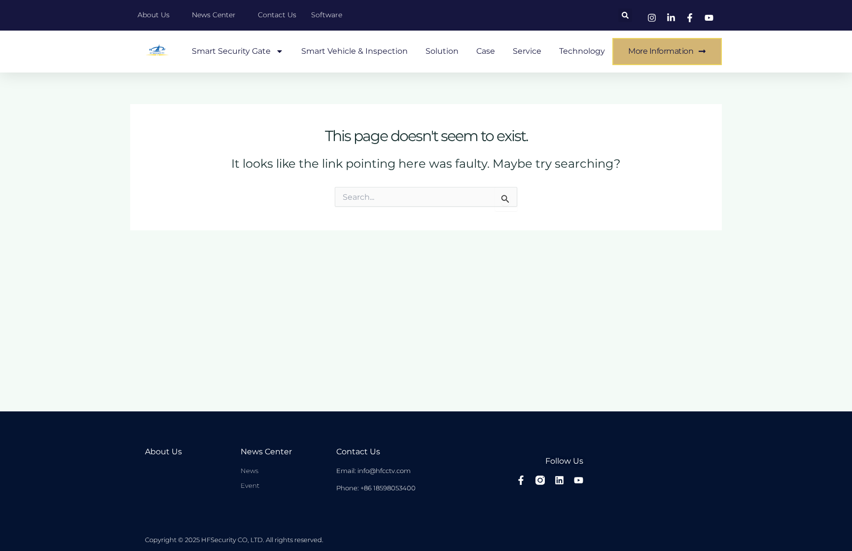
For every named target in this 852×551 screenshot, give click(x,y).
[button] (625, 15)
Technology (582, 51)
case (485, 51)
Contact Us (358, 451)
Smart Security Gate (231, 51)
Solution (442, 51)
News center (266, 451)
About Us (163, 451)
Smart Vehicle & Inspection (354, 51)
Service (527, 51)
